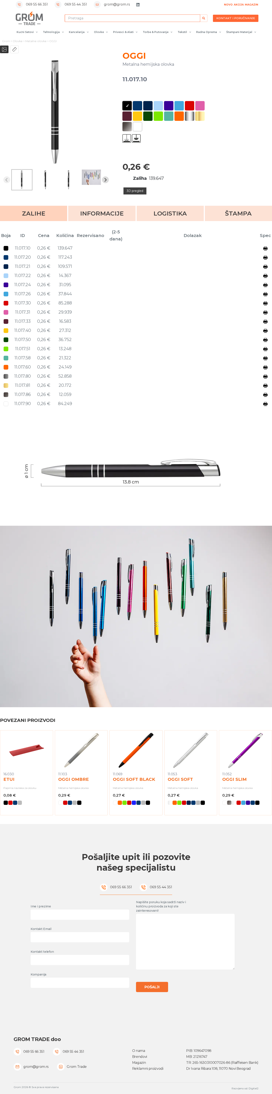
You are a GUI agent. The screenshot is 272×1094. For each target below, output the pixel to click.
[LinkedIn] (138, 4)
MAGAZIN (251, 4)
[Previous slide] (6, 179)
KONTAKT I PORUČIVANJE (235, 18)
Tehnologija (51, 32)
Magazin (139, 1063)
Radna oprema (206, 32)
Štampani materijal (239, 32)
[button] (22, 179)
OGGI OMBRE (73, 779)
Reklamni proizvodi (147, 1069)
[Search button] (203, 18)
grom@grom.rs (117, 4)
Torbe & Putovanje (156, 32)
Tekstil (182, 32)
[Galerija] (4, 49)
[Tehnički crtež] (14, 49)
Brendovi (139, 1057)
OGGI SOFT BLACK (134, 779)
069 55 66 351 (37, 4)
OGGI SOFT (180, 779)
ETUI (8, 779)
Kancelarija (77, 32)
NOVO (228, 4)
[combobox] (132, 18)
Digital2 (253, 1088)
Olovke (99, 32)
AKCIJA (239, 4)
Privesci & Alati (123, 32)
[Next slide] (105, 179)
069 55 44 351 (76, 4)
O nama (138, 1051)
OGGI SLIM (234, 779)
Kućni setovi (25, 32)
